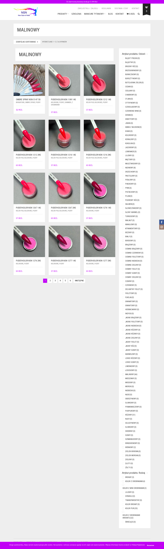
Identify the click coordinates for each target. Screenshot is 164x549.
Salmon (129, 204)
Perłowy (130, 180)
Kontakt (135, 8)
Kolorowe (55, 102)
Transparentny (133, 500)
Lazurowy (131, 147)
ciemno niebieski (133, 261)
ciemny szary (132, 273)
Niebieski (130, 390)
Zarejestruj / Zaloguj (88, 8)
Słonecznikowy (133, 208)
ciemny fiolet (132, 269)
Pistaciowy (131, 192)
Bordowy (130, 240)
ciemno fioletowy (134, 257)
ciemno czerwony (134, 253)
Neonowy (130, 168)
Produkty (62, 14)
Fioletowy (131, 293)
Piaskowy (130, 184)
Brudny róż (131, 66)
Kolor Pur (90, 102)
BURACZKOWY (132, 74)
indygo (129, 313)
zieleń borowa (133, 451)
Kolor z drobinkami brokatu (131, 516)
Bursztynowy (132, 78)
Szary (129, 435)
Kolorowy (130, 135)
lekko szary (132, 362)
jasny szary (132, 350)
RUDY (128, 419)
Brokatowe (20, 102)
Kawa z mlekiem (133, 127)
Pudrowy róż (132, 200)
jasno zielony (132, 338)
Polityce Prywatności (138, 545)
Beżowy (129, 232)
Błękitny (130, 62)
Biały (128, 236)
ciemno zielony (133, 265)
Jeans (129, 123)
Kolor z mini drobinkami (134, 488)
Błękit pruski (132, 58)
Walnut (129, 220)
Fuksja (129, 297)
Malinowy (131, 374)
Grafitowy (131, 119)
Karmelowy (131, 354)
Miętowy (130, 159)
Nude (128, 394)
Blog (110, 14)
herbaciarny (132, 309)
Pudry (38, 102)
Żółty (129, 467)
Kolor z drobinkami (135, 481)
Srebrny (130, 431)
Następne (79, 280)
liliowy (129, 155)
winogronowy (132, 443)
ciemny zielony (133, 277)
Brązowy (130, 245)
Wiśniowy (130, 447)
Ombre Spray (30, 102)
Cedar (129, 86)
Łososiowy (131, 370)
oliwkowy (130, 403)
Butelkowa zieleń (134, 82)
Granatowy (131, 301)
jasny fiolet (132, 342)
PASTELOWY (131, 176)
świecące (130, 522)
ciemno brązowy (133, 249)
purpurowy (131, 411)
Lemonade (131, 151)
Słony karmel (132, 212)
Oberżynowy (132, 399)
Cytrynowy (131, 103)
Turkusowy (131, 216)
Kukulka (130, 143)
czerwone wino (133, 111)
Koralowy (130, 139)
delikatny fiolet (134, 289)
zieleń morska (133, 455)
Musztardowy (132, 163)
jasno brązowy (133, 317)
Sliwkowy (130, 427)
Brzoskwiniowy (133, 70)
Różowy (130, 415)
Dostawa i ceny (121, 8)
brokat (129, 477)
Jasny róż (131, 346)
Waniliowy (131, 224)
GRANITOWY (131, 305)
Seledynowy (132, 423)
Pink (128, 188)
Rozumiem (150, 545)
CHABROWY (131, 95)
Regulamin (106, 8)
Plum (128, 196)
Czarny (129, 281)
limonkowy (131, 366)
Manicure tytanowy (94, 14)
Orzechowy (131, 172)
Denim (129, 115)
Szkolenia (76, 14)
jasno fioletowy (134, 322)
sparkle (130, 496)
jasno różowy (132, 330)
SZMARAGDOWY (132, 439)
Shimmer (68, 102)
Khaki (129, 131)
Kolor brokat (132, 504)
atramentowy (132, 228)
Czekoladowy (132, 107)
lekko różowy (132, 358)
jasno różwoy (132, 334)
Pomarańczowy (133, 407)
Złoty (129, 463)
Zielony (129, 459)
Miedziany (131, 378)
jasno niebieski (133, 326)
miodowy (130, 382)
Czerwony (131, 285)
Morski (129, 386)
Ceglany (130, 91)
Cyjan (129, 99)
